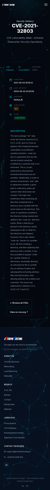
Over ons (8, 390)
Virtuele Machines (11, 362)
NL (23, 486)
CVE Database (10, 68)
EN (27, 486)
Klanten (7, 395)
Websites (8, 376)
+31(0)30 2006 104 (15, 457)
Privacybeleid (10, 423)
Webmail (7, 409)
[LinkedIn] (6, 464)
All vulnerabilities (23, 68)
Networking (9, 366)
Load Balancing (10, 371)
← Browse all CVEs (19, 303)
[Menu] (46, 4)
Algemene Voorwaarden (14, 437)
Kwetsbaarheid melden (14, 433)
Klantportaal (9, 404)
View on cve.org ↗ (19, 312)
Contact (7, 400)
